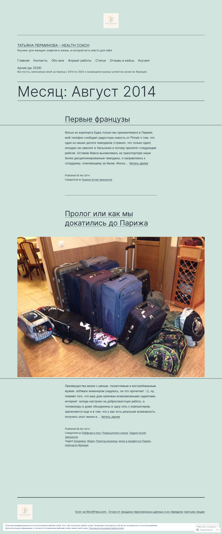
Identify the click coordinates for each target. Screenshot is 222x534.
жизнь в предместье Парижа (135, 441)
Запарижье (80, 441)
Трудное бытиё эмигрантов (97, 179)
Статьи (100, 60)
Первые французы (97, 119)
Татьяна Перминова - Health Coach (53, 45)
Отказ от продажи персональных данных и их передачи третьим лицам (156, 511)
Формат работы (79, 60)
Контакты (40, 60)
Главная (23, 60)
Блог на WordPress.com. (91, 511)
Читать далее (138, 163)
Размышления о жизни (115, 433)
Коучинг (144, 60)
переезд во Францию (76, 445)
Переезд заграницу (106, 441)
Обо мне (57, 60)
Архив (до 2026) (82, 69)
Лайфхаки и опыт (91, 433)
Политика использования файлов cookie (106, 528)
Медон (91, 441)
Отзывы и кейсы (122, 60)
